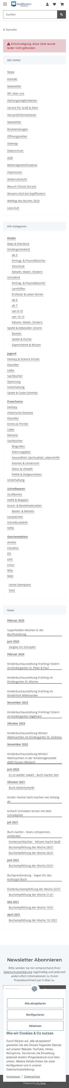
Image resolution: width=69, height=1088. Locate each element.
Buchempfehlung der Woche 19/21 (31, 907)
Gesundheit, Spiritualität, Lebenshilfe (36, 457)
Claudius (13, 548)
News (10, 72)
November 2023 (17, 702)
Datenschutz (32, 1076)
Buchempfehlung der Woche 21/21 (31, 894)
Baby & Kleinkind (18, 244)
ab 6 (14, 300)
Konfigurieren (35, 1014)
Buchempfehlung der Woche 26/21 (31, 853)
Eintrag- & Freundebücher (28, 260)
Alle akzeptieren (35, 1003)
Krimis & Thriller (17, 424)
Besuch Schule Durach (21, 186)
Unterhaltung (16, 387)
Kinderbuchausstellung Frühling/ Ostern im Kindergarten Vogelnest (33, 714)
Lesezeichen (15, 517)
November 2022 (17, 744)
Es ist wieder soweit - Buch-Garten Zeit (33, 775)
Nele (10, 576)
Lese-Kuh (13, 208)
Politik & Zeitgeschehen (27, 474)
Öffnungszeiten (17, 136)
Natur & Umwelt (22, 469)
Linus (10, 565)
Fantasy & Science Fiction (23, 359)
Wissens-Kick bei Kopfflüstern (26, 193)
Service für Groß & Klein (22, 108)
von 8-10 (17, 311)
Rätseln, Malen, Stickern (27, 272)
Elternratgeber (21, 452)
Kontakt (12, 79)
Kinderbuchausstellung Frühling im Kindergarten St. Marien (30, 679)
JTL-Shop (41, 1083)
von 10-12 (18, 316)
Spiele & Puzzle (21, 339)
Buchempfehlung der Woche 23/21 (31, 865)
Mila (10, 570)
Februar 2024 (15, 654)
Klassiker (13, 364)
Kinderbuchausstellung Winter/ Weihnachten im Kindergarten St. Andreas (34, 735)
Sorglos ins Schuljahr (22, 647)
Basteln (16, 333)
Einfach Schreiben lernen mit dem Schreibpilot (29, 813)
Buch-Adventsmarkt (21, 787)
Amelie (11, 542)
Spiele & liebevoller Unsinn (24, 328)
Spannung (14, 381)
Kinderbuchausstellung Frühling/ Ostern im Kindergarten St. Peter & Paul (33, 666)
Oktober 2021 (16, 782)
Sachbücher (15, 376)
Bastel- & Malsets (23, 511)
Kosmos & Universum (25, 463)
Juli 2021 (12, 822)
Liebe (10, 370)
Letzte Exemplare (20, 584)
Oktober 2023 (16, 723)
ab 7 (14, 305)
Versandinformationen (21, 115)
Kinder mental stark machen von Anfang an (33, 799)
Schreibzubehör (17, 522)
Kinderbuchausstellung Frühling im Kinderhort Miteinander (30, 693)
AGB (10, 158)
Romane (12, 435)
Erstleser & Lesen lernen (27, 294)
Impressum (13, 1076)
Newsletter (14, 86)
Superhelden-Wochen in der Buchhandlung (25, 632)
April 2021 (13, 914)
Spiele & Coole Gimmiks (22, 393)
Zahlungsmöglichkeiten (22, 100)
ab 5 (14, 255)
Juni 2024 (13, 641)
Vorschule (18, 266)
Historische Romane (20, 412)
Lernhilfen (18, 288)
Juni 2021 (13, 860)
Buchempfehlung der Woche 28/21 (31, 847)
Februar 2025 (15, 620)
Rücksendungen (17, 129)
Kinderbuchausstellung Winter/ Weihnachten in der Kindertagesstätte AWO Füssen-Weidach (31, 758)
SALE (12, 590)
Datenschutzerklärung (18, 972)
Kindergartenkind (18, 249)
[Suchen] (61, 14)
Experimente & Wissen (26, 345)
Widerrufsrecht (17, 179)
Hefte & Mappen (17, 500)
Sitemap (12, 143)
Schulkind (13, 277)
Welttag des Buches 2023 (23, 201)
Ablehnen (35, 1025)
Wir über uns (15, 93)
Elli (9, 553)
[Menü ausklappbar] (5, 2)
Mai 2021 (13, 902)
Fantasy (12, 407)
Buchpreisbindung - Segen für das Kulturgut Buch (29, 877)
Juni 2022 (13, 769)
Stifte (10, 528)
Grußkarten (14, 494)
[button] (47, 4)
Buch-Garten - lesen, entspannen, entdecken (28, 834)
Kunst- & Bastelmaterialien (24, 505)
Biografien (18, 446)
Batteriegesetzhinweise (22, 165)
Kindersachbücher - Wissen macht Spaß (34, 841)
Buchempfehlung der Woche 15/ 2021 (33, 920)
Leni (10, 559)
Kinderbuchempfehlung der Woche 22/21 (34, 889)
